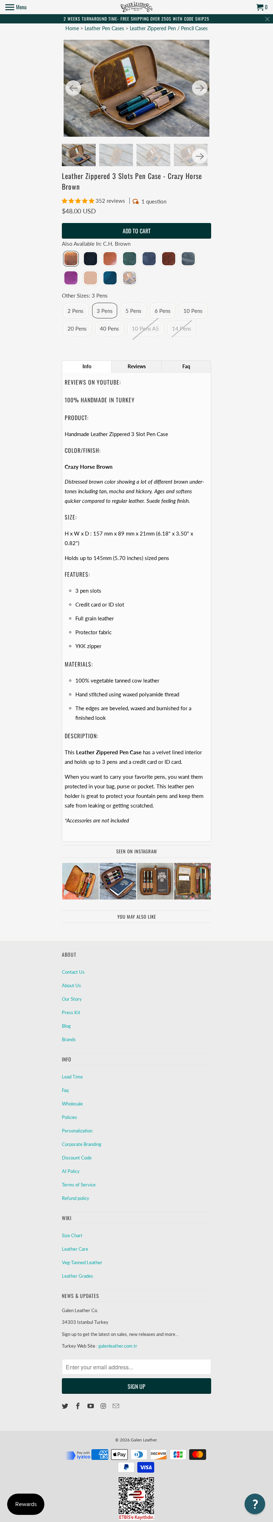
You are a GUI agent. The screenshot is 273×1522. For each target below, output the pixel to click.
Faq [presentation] (186, 366)
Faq (65, 1090)
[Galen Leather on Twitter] (66, 1406)
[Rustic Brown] (130, 278)
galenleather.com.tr (117, 1346)
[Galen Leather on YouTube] (91, 1406)
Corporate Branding (81, 1144)
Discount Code (77, 1157)
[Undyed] (90, 278)
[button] (79, 200)
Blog (66, 1026)
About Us (71, 985)
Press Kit (71, 1012)
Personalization (77, 1131)
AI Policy (71, 1171)
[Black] (90, 259)
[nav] (16, 7)
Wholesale (72, 1104)
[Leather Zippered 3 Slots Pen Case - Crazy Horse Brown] (136, 88)
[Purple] (71, 278)
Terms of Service (79, 1184)
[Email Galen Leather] (117, 1406)
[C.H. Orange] (169, 259)
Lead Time (72, 1077)
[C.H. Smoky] (188, 259)
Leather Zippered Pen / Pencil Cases (169, 28)
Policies (69, 1117)
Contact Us (73, 972)
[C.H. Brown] (71, 259)
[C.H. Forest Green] (130, 259)
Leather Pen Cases (105, 28)
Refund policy (75, 1198)
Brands (69, 1039)
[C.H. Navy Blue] (149, 259)
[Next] (200, 88)
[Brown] (110, 259)
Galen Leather (144, 1439)
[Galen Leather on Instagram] (104, 1406)
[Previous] (73, 88)
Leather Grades (77, 1276)
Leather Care (75, 1249)
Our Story (72, 999)
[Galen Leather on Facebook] (78, 1406)
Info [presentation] (86, 366)
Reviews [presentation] (137, 366)
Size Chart (72, 1235)
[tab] (87, 366)
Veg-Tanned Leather (82, 1262)
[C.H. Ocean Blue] (110, 278)
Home (72, 28)
